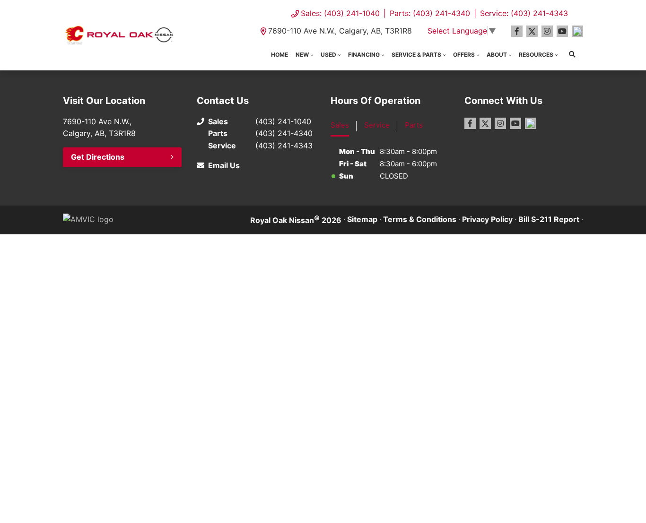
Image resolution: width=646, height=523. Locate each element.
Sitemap (362, 219)
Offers (464, 54)
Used (328, 54)
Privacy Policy (487, 219)
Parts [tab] (414, 124)
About (497, 54)
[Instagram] (547, 31)
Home (279, 54)
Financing (364, 54)
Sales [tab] (340, 124)
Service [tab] (377, 124)
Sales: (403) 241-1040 (340, 13)
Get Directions (97, 157)
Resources (536, 54)
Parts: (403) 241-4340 (430, 13)
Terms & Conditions (419, 219)
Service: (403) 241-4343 (524, 13)
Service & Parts (416, 54)
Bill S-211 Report (548, 219)
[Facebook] (517, 31)
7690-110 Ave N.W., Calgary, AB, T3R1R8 (340, 30)
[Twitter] (532, 31)
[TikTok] (577, 31)
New (302, 54)
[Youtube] (562, 31)
